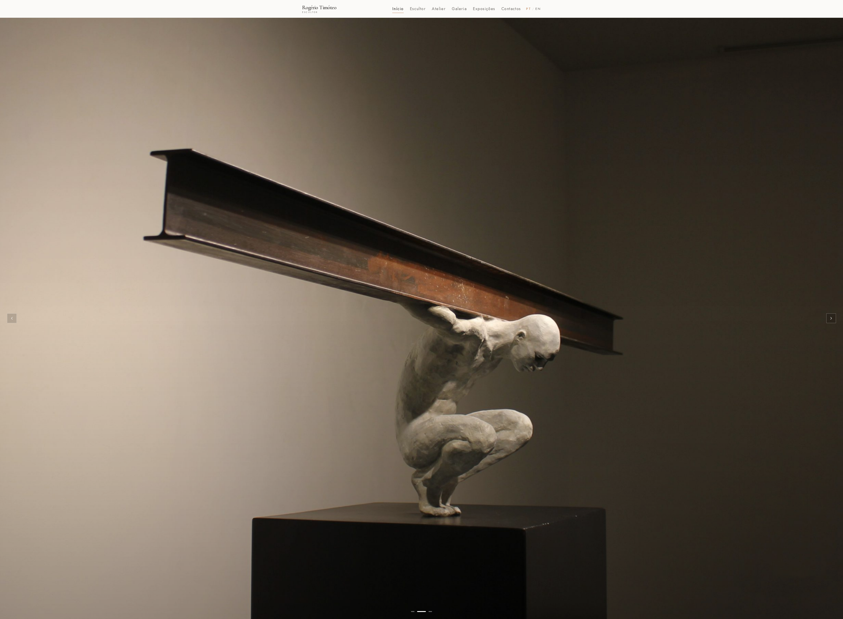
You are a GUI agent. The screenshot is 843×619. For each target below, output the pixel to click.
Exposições (484, 9)
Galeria (459, 9)
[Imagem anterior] (12, 318)
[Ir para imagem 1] (412, 611)
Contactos (511, 9)
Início (398, 9)
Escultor (418, 9)
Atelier (439, 9)
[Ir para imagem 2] (419, 611)
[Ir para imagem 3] (428, 611)
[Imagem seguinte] (831, 318)
